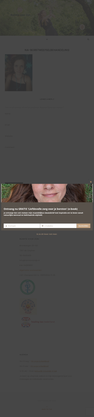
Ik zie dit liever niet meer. (47, 234)
